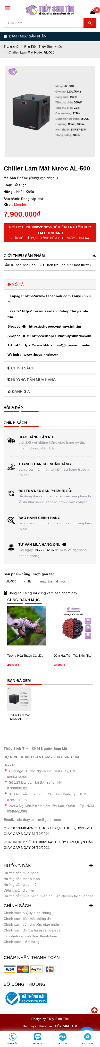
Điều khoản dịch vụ (19, 890)
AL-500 (11, 581)
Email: (9, 820)
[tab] (50, 284)
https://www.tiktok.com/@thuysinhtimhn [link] (55, 345)
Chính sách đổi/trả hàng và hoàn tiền (33, 930)
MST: (8, 828)
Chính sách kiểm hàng (21, 942)
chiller (28, 581)
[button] (50, 284)
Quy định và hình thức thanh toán (30, 936)
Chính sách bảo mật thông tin (27, 919)
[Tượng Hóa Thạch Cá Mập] (26, 625)
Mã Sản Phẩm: (16, 178)
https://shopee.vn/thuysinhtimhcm (61, 336)
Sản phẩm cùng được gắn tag (29, 574)
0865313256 (44, 550)
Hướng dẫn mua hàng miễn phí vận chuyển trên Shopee (49, 896)
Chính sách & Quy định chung (27, 913)
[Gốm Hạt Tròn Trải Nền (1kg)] (73, 625)
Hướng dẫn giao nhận (21, 884)
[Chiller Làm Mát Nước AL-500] (19, 699)
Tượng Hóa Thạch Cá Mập (25, 655)
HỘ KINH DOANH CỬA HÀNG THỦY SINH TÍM (41, 757)
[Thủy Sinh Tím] (50, 10)
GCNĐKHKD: (14, 842)
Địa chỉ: (10, 765)
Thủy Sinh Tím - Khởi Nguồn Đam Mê (35, 749)
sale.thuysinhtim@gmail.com (38, 820)
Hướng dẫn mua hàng (21, 873)
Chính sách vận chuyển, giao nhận (31, 924)
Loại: (8, 185)
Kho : (8, 204)
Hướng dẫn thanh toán (22, 879)
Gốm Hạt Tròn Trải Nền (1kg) (73, 655)
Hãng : (9, 192)
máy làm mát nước (53, 581)
